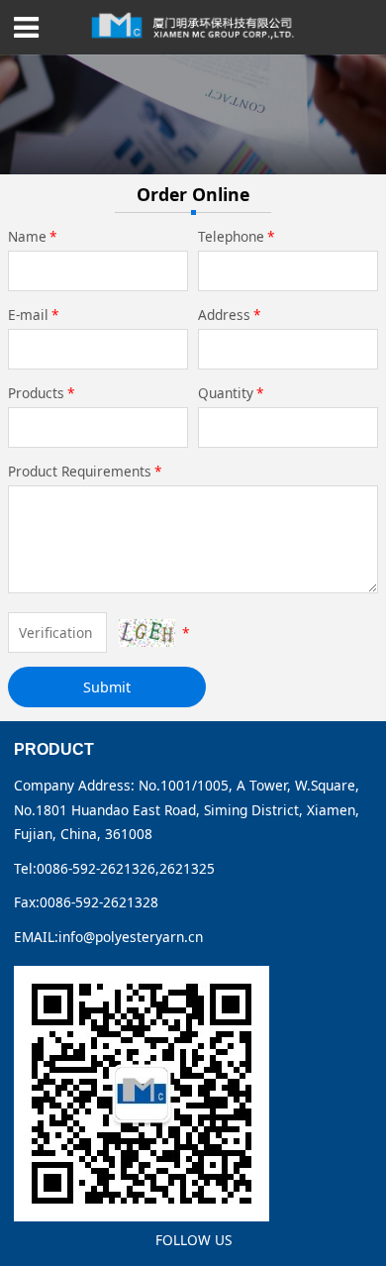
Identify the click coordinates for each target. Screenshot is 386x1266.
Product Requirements (85, 471)
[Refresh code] (147, 632)
